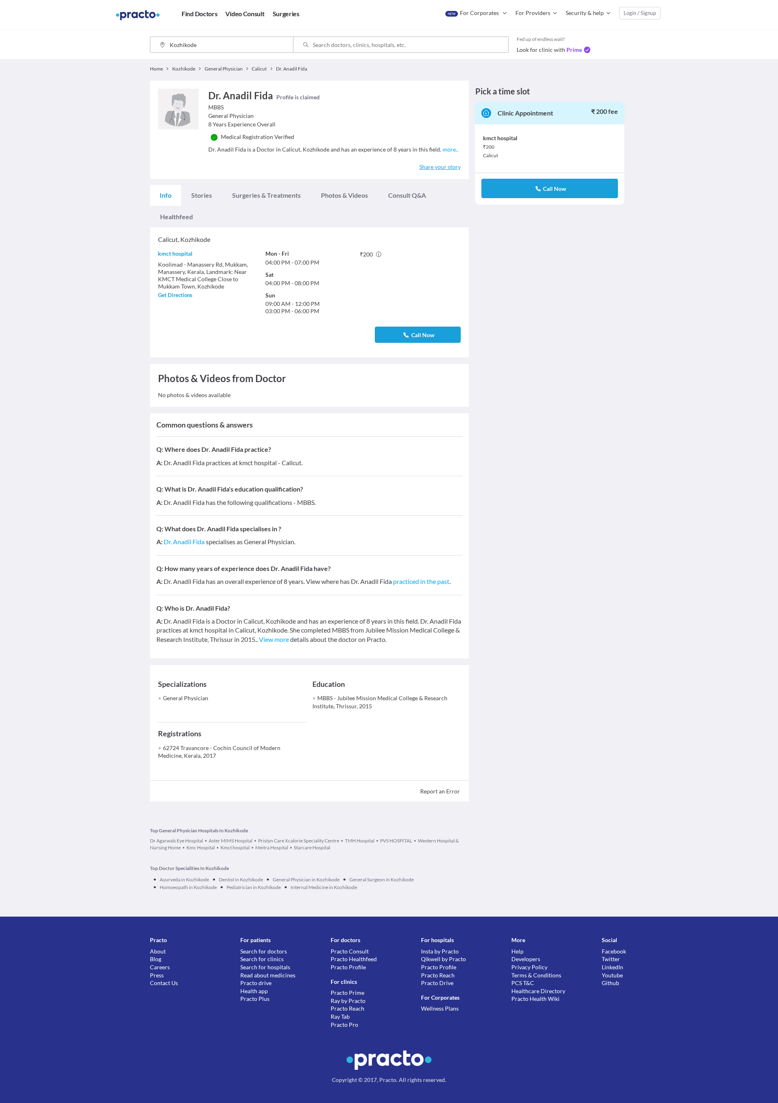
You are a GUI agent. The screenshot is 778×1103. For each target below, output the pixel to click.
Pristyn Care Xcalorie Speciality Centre (298, 841)
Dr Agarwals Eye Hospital (176, 841)
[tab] (165, 195)
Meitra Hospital (271, 847)
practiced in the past (421, 581)
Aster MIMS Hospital (230, 841)
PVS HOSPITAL (396, 841)
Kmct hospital (235, 847)
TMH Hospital (359, 841)
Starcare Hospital (312, 847)
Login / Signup (640, 13)
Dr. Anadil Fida (184, 541)
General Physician (185, 698)
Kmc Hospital (200, 847)
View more (274, 639)
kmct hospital (175, 253)
